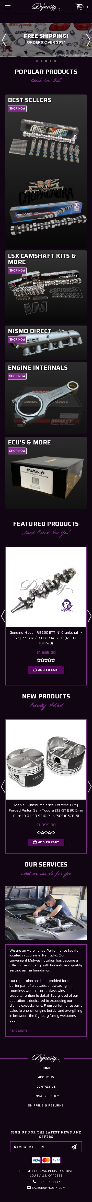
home (46, 1067)
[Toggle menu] (13, 7)
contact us (46, 1086)
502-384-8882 (49, 1181)
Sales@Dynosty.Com (48, 1187)
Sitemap (72, 1198)
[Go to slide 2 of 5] (41, 61)
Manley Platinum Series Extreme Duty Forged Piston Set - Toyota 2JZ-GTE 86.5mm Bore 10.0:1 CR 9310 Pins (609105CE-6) (46, 810)
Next (88, 40)
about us (46, 1077)
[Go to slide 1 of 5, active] (37, 61)
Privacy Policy (45, 1095)
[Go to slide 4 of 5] (50, 61)
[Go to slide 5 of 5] (55, 61)
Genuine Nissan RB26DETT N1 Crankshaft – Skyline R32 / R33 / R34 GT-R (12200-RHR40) (46, 638)
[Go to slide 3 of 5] (46, 61)
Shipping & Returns (46, 1105)
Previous (3, 40)
